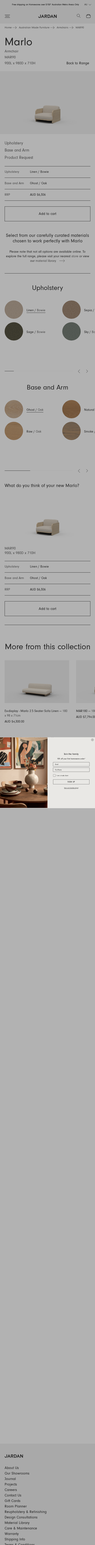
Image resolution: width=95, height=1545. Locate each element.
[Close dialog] (92, 740)
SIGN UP (71, 782)
